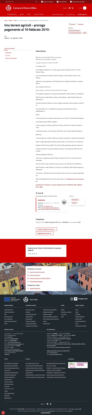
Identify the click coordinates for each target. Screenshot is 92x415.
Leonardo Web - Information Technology (56, 377)
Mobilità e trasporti (47, 314)
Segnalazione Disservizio (10, 375)
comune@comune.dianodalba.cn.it (15, 344)
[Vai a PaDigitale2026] (79, 299)
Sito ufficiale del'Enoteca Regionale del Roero (57, 363)
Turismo (45, 321)
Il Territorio (77, 314)
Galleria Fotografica (79, 316)
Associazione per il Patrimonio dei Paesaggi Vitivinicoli (38, 370)
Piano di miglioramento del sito (11, 368)
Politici (5, 323)
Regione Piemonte (9, 1)
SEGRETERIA (41, 200)
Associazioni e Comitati (80, 326)
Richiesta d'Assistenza (9, 377)
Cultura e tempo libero (31, 323)
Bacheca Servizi (8, 379)
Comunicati (63, 314)
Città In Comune (75, 409)
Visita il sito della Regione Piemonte (34, 365)
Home (5, 20)
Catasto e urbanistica (31, 321)
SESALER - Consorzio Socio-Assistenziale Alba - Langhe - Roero (62, 368)
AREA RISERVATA (46, 413)
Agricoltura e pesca (30, 310)
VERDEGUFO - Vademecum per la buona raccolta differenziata (61, 372)
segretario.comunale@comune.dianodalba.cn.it (49, 209)
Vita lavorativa (46, 323)
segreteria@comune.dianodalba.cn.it (50, 208)
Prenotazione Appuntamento (11, 372)
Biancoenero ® (51, 411)
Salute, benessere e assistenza (50, 316)
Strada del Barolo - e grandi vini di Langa (35, 375)
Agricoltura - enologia (66, 312)
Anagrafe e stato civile (31, 314)
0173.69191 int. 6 (48, 206)
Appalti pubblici (29, 316)
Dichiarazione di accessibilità (11, 365)
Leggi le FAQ (7, 370)
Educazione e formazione (31, 326)
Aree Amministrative (9, 312)
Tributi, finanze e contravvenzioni (51, 319)
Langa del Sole (29, 372)
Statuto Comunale (8, 382)
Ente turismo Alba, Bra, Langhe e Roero (35, 377)
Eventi (76, 310)
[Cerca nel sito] (84, 8)
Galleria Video (78, 319)
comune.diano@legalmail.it (13, 342)
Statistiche (6, 395)
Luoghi (76, 312)
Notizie (62, 310)
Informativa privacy (9, 384)
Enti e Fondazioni (8, 319)
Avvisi (15, 20)
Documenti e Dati (8, 316)
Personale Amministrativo (10, 321)
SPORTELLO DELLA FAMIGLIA (54, 370)
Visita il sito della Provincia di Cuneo (34, 368)
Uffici (5, 314)
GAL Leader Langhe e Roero (32, 363)
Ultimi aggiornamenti (9, 393)
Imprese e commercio (48, 312)
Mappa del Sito (7, 398)
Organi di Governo (8, 310)
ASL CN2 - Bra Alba (51, 365)
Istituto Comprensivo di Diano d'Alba (55, 375)
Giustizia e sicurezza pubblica (50, 310)
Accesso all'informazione (57, 14)
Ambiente (28, 312)
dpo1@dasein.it (53, 352)
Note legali (6, 386)
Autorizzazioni (29, 319)
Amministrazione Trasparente (11, 363)
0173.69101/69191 (11, 335)
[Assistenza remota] (80, 409)
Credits (6, 391)
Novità (10, 20)
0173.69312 (9, 337)
